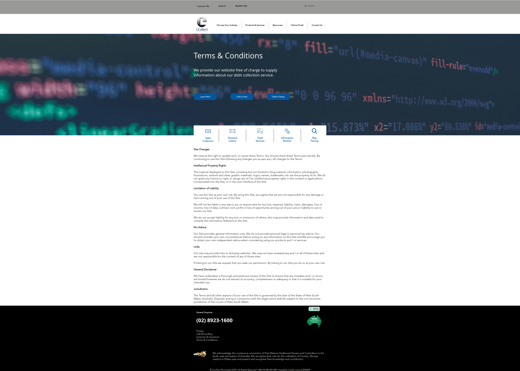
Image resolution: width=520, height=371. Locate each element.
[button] (227, 25)
